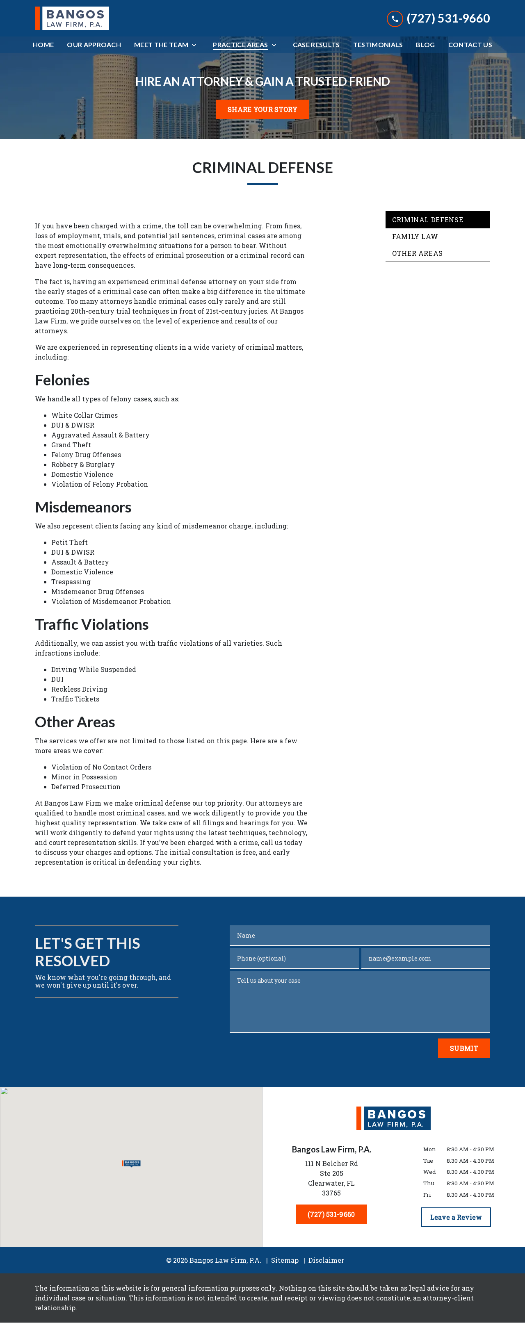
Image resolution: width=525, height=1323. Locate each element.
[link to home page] (72, 18)
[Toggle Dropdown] (196, 45)
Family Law (415, 236)
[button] (131, 1163)
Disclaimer (326, 1260)
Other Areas (417, 253)
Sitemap (285, 1260)
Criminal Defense (427, 219)
